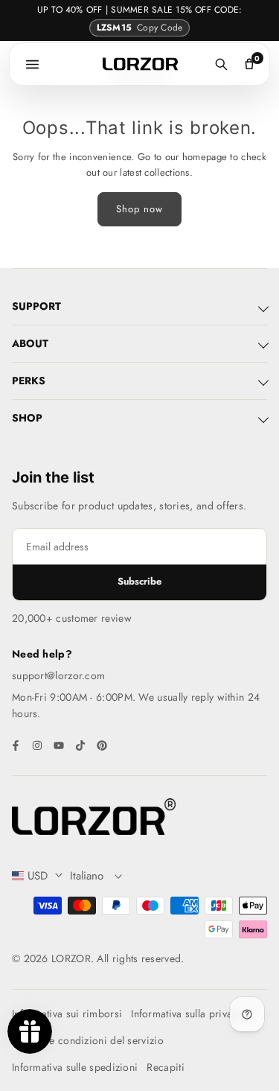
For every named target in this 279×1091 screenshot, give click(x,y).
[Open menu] (32, 64)
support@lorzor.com (58, 675)
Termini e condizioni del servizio (88, 1040)
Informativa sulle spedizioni (75, 1067)
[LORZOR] (140, 64)
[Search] (221, 64)
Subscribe (139, 581)
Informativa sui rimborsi (67, 1013)
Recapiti (165, 1067)
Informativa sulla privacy (187, 1013)
